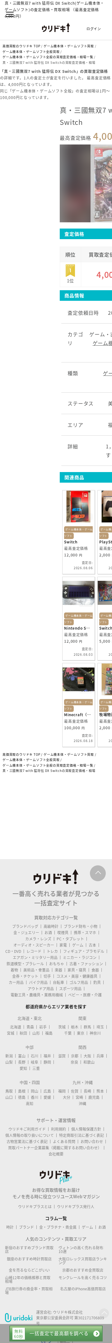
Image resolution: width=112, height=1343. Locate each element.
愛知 (23, 1068)
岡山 (34, 1091)
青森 (30, 1027)
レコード (33, 951)
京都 (74, 1056)
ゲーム (77, 945)
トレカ (52, 951)
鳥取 (9, 1091)
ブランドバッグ (25, 926)
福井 (47, 1056)
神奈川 (95, 1033)
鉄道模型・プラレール (25, 964)
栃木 (74, 1027)
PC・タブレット (70, 939)
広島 (47, 1091)
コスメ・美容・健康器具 (76, 976)
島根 (22, 1091)
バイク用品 (38, 982)
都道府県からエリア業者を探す (56, 1006)
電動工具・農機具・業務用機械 (37, 995)
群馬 (87, 1027)
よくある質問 (64, 1141)
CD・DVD (13, 951)
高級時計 (51, 926)
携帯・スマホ (85, 932)
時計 (10, 1227)
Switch (70, 542)
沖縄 (82, 1103)
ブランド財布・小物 (80, 926)
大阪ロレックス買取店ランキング (82, 1260)
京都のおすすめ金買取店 (82, 1270)
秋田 (23, 1033)
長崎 (87, 1091)
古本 (92, 945)
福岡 (62, 1091)
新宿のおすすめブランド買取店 (29, 1249)
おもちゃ (56, 964)
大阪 (87, 1056)
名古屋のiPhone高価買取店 (83, 1289)
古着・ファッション (86, 964)
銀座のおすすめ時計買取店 (29, 1259)
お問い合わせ (92, 1141)
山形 (36, 1033)
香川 (34, 1097)
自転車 (58, 982)
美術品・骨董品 (36, 970)
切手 (47, 976)
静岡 (47, 1062)
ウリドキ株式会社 (68, 1312)
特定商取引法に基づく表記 (81, 1135)
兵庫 (100, 1056)
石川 (34, 1056)
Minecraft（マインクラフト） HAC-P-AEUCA (78, 714)
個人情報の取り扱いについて (29, 1135)
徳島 (22, 1097)
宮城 (10, 1033)
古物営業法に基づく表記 (27, 1141)
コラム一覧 (56, 1218)
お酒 (48, 932)
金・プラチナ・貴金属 (58, 1227)
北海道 (15, 1027)
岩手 (43, 1027)
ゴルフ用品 (78, 982)
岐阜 (34, 1062)
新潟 (9, 1056)
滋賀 (62, 1056)
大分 (66, 1097)
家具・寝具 (77, 970)
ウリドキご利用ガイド (27, 1129)
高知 (29, 1103)
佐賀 (74, 1091)
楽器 (58, 970)
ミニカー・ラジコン (79, 957)
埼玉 (100, 1027)
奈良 (74, 1062)
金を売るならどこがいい (29, 1270)
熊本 (100, 1091)
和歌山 (89, 1062)
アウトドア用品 (41, 988)
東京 (80, 1033)
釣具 (97, 982)
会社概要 (56, 1154)
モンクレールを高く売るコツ (82, 1277)
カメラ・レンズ (38, 939)
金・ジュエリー (26, 932)
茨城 (62, 1027)
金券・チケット (25, 976)
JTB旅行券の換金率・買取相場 (29, 1290)
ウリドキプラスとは (35, 1206)
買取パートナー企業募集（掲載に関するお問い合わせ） (54, 1148)
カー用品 (16, 982)
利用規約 (58, 1129)
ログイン (93, 28)
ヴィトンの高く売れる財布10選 (80, 1249)
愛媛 (47, 1097)
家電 (63, 945)
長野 (22, 1062)
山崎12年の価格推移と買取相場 (27, 1279)
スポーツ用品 (70, 988)
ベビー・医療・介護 (85, 995)
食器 (95, 970)
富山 (22, 1056)
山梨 (9, 1062)
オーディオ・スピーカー (33, 945)
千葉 (68, 1033)
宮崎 (79, 1097)
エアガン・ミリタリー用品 (35, 957)
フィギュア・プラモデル (83, 951)
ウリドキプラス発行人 (75, 1206)
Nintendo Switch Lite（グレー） (78, 628)
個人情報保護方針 (86, 1129)
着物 (14, 970)
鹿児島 (94, 1097)
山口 (9, 1097)
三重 (36, 1068)
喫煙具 (62, 932)
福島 (49, 1033)
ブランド (26, 1227)
